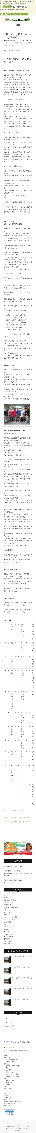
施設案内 (8, 905)
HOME (7, 895)
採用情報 (8, 922)
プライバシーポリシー (10, 1103)
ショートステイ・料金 (10, 917)
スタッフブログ (8, 944)
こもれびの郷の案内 (10, 900)
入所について (8, 914)
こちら (11, 882)
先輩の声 (6, 929)
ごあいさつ (8, 897)
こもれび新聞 (20, 810)
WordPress (18, 1130)
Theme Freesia (18, 1128)
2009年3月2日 (17, 50)
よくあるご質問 (8, 902)
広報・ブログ (9, 934)
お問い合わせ (9, 936)
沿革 (5, 910)
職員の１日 (7, 927)
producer (7, 50)
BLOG (14, 810)
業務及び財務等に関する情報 (12, 1101)
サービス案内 (9, 912)
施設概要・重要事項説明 (11, 907)
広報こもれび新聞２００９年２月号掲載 (16, 817)
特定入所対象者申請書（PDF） (13, 880)
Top (34, 1130)
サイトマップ (7, 1105)
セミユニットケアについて (12, 919)
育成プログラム (8, 924)
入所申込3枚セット (9, 871)
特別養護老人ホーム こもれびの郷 (19, 1126)
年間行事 (7, 939)
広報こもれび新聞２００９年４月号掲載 (19, 822)
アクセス (7, 931)
